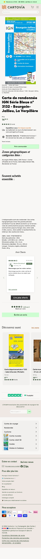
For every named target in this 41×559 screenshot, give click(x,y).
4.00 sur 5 (26, 307)
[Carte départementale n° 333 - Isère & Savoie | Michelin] (16, 357)
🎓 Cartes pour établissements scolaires (14, 500)
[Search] (37, 12)
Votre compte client (8, 481)
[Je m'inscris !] (29, 412)
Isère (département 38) (26, 162)
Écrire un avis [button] (20, 315)
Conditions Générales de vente (13, 535)
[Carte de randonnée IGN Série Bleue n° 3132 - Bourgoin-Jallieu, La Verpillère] (20, 195)
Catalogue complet (8, 498)
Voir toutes (35, 327)
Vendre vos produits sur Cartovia (12, 492)
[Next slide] (37, 277)
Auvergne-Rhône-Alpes (10, 160)
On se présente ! (7, 484)
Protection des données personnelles (15, 538)
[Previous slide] (4, 277)
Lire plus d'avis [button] (20, 298)
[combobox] (20, 12)
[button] (6, 124)
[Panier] (32, 7)
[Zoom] (32, 81)
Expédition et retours (8, 489)
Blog (3, 486)
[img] (13, 260)
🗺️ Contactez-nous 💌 (9, 478)
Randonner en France (9, 164)
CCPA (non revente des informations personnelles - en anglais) (15, 542)
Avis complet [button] (13, 289)
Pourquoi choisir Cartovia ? (10, 475)
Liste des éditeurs (7, 495)
